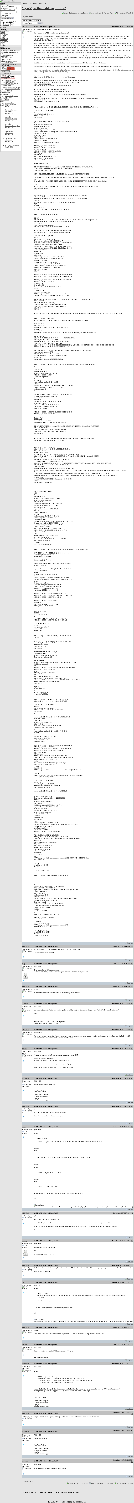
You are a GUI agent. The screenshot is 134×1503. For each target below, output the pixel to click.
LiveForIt (25, 1078)
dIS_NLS (25, 27)
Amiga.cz (3, 45)
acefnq (24, 1241)
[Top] (129, 942)
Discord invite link (5, 18)
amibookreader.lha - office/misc (11, 139)
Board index (25, 3)
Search (2, 101)
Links (2, 20)
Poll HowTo (4, 98)
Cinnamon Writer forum (9, 61)
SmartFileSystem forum (8, 80)
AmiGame (25, 1004)
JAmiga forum (6, 73)
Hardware (34, 3)
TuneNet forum (6, 85)
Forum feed (4, 8)
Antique (25, 1461)
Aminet (2, 33)
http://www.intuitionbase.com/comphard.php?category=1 (51, 1060)
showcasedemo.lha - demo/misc (11, 111)
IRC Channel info (5, 13)
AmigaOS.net (4, 31)
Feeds (2, 4)
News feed (3, 6)
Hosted (2, 47)
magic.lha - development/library (11, 118)
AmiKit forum (5, 59)
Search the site (4, 103)
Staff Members (4, 94)
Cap (23, 964)
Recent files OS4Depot (7, 10)
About (2, 89)
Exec (2, 43)
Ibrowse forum (6, 71)
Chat (1, 11)
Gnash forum (5, 70)
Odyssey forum (6, 75)
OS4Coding (4, 40)
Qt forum (4, 78)
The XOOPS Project (79, 1502)
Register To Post (28, 17)
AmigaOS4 (42, 3)
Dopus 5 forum (6, 66)
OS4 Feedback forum (8, 50)
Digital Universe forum (8, 64)
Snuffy (24, 1049)
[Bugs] (11, 24)
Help (1, 96)
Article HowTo (4, 100)
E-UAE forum (6, 68)
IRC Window (4, 15)
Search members (5, 105)
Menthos (25, 1345)
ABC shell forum (6, 57)
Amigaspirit (4, 34)
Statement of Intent (6, 91)
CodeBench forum (7, 63)
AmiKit (2, 36)
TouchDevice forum (7, 84)
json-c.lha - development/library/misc (12, 125)
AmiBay (3, 38)
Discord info (4, 17)
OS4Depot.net (4, 24)
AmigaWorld (4, 41)
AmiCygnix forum (7, 56)
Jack (24, 1127)
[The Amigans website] (7, 1)
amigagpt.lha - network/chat (9, 132)
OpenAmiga (4, 26)
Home (2, 3)
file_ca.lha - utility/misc (12, 145)
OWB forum (5, 77)
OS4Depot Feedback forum (10, 52)
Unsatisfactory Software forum (11, 87)
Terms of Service (5, 93)
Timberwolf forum (7, 82)
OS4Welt (3, 27)
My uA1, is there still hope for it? (44, 8)
